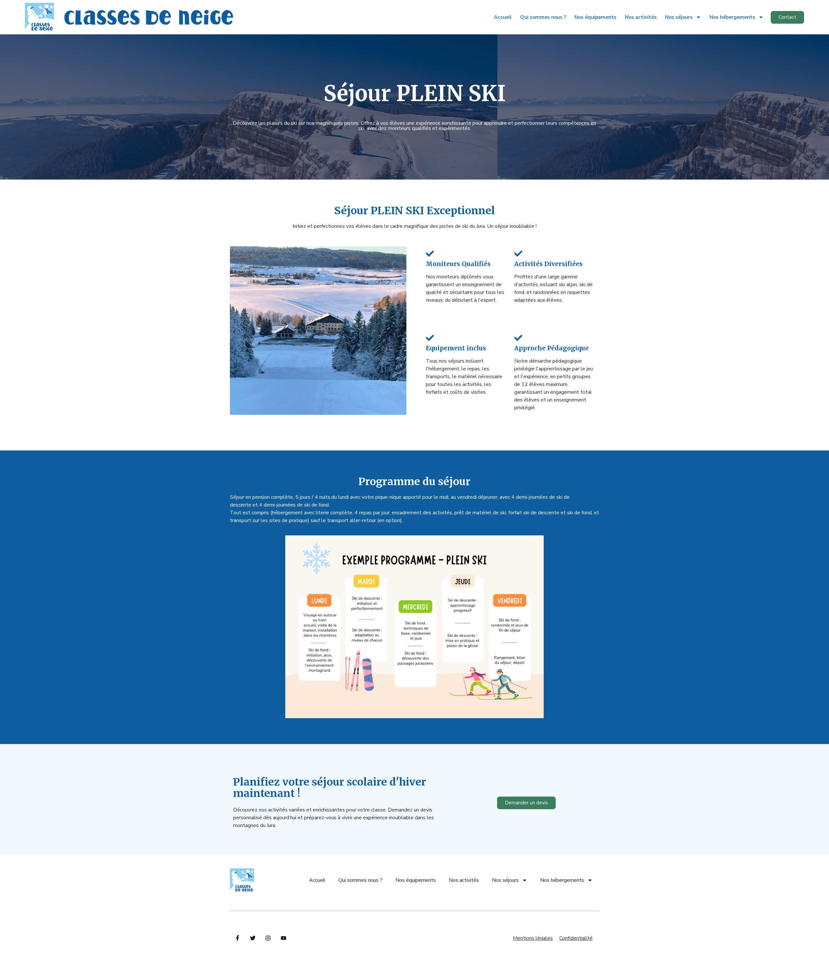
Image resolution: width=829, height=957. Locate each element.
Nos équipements (595, 17)
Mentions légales (533, 938)
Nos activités (641, 17)
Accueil (503, 17)
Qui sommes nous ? (543, 17)
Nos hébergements (732, 17)
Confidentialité (576, 938)
